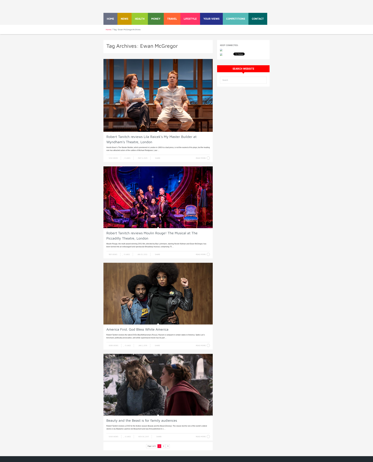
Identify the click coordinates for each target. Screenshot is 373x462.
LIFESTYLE (190, 18)
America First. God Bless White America (137, 329)
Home (110, 18)
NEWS (124, 18)
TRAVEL (172, 18)
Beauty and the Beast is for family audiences (141, 420)
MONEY (155, 18)
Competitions (235, 18)
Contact (258, 18)
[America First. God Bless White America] (158, 293)
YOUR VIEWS (211, 18)
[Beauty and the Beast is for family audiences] (158, 385)
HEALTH (140, 18)
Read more (201, 158)
